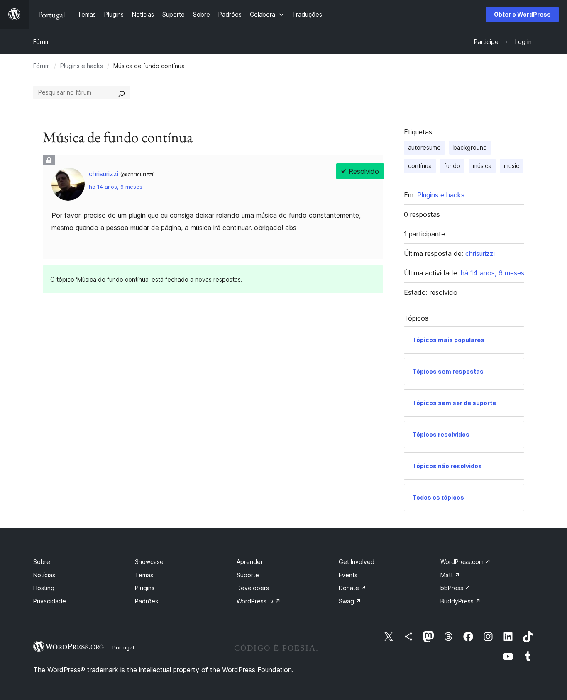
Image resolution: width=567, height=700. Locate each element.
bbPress (455, 587)
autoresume (424, 147)
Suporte (248, 574)
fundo (452, 165)
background (470, 147)
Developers (253, 587)
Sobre (41, 561)
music (511, 165)
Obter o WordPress (522, 14)
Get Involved (356, 561)
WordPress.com (465, 561)
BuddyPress (460, 601)
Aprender (250, 561)
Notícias (44, 574)
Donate (352, 587)
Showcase (149, 561)
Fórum (41, 41)
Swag (350, 601)
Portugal (123, 647)
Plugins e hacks (81, 65)
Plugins (144, 587)
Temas (144, 574)
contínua (420, 165)
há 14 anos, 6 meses (115, 187)
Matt (450, 574)
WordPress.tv (259, 601)
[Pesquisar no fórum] (122, 92)
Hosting (43, 587)
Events (348, 574)
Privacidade (49, 601)
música (482, 165)
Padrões (146, 601)
